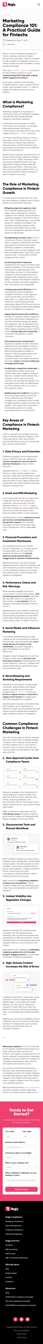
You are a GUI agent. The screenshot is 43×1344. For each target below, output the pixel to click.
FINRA (23, 133)
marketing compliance (20, 70)
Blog (6, 15)
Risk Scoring (10, 1254)
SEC (18, 133)
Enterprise (9, 1281)
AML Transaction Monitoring (17, 1258)
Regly (29, 87)
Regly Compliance (14, 1217)
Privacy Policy (21, 1334)
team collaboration (32, 1087)
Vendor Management (14, 1234)
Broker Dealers (11, 1273)
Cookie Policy (21, 1337)
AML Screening (11, 1249)
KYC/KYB (9, 1245)
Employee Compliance (14, 1230)
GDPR (20, 471)
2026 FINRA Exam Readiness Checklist (21, 1305)
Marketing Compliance (14, 1221)
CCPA (29, 471)
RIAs (7, 1269)
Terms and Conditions (21, 1330)
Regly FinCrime (13, 1241)
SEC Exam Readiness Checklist (18, 1301)
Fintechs (9, 1277)
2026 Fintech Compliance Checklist (19, 1297)
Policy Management (13, 1226)
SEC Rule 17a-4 (21, 692)
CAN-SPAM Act (24, 505)
